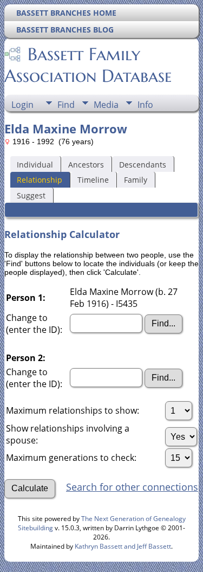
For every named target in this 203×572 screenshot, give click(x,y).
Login (22, 105)
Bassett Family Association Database (88, 65)
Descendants (142, 164)
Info (145, 105)
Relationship (39, 180)
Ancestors (86, 164)
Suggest (31, 195)
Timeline (93, 180)
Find (66, 105)
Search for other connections (132, 486)
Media (106, 105)
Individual (35, 164)
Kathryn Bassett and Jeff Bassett (123, 546)
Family (135, 180)
